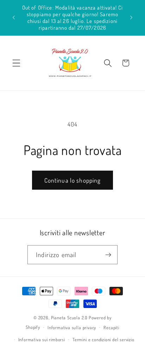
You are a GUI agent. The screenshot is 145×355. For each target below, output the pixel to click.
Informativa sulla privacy (72, 327)
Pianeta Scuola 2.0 (69, 317)
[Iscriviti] (108, 254)
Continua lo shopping (72, 180)
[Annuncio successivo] (131, 17)
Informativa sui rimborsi (41, 339)
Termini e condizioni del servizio (103, 339)
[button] (16, 63)
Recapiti (111, 327)
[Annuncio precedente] (13, 17)
